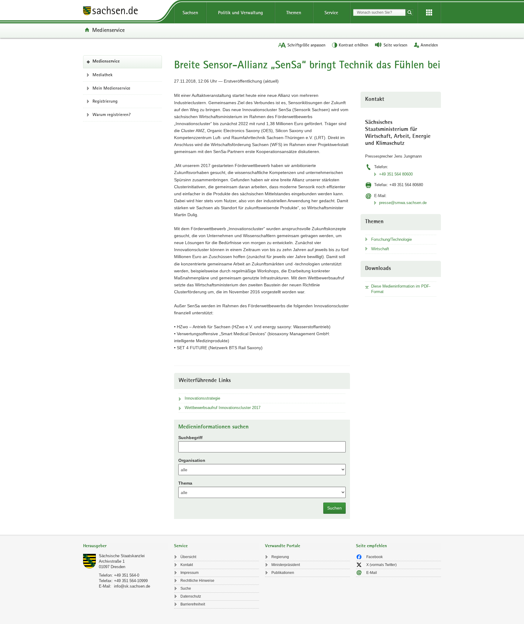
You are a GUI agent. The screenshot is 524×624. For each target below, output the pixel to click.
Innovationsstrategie (202, 398)
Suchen (334, 508)
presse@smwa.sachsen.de (403, 202)
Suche (185, 588)
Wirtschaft (380, 249)
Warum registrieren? (111, 114)
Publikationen (282, 573)
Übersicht (188, 557)
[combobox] (379, 12)
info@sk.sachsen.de (132, 586)
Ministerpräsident (285, 565)
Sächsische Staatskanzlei (122, 556)
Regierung (280, 557)
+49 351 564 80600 (396, 174)
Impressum (189, 573)
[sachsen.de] (125, 11)
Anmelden (429, 45)
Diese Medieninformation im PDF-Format (400, 289)
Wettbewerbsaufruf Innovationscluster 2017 (222, 407)
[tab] (125, 546)
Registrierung (105, 101)
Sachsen (190, 12)
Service (331, 12)
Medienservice (108, 29)
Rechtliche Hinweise (197, 580)
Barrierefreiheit (192, 604)
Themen (293, 12)
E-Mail (371, 573)
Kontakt (186, 565)
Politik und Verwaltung (240, 12)
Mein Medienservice (111, 88)
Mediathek (102, 74)
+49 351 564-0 (126, 575)
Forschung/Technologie (391, 239)
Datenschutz (190, 596)
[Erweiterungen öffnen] (429, 12)
